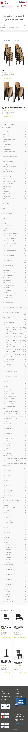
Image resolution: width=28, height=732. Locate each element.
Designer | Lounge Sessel (9, 164)
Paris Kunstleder (9, 260)
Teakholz (8, 532)
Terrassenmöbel (6, 277)
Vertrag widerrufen (5, 693)
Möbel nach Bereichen (7, 213)
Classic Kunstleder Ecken (11, 238)
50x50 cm (8, 480)
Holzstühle (6, 188)
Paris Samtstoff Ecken (11, 245)
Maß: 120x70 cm (9, 287)
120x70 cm (8, 473)
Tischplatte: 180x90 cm (11, 398)
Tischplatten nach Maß (9, 601)
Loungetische (7, 408)
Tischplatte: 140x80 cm (11, 393)
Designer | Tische (8, 171)
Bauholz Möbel (7, 282)
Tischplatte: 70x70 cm (12, 376)
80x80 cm (8, 488)
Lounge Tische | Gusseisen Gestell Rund (14, 416)
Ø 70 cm (9, 596)
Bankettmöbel (6, 131)
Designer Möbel (6, 159)
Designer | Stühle (7, 169)
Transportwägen (7, 144)
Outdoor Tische (7, 426)
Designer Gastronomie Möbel (9, 151)
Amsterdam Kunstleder (11, 250)
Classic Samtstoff (10, 258)
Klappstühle (6, 191)
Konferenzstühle (7, 193)
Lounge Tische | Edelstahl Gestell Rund (14, 413)
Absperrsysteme (8, 280)
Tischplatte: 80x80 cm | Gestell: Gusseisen (16, 354)
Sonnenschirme (7, 300)
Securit (4, 223)
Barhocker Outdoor (10, 275)
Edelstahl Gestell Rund (10, 322)
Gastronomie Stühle (7, 176)
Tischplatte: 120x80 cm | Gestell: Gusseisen (16, 333)
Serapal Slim (8, 530)
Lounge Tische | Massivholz (11, 418)
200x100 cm (10, 549)
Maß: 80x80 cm (9, 297)
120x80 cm (8, 475)
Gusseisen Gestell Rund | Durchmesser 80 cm (15, 463)
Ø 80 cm (9, 599)
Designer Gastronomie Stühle (10, 181)
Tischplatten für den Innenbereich (11, 539)
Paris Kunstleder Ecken (11, 243)
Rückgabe (17, 693)
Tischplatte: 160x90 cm (11, 396)
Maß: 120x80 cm (9, 290)
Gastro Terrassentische (9, 285)
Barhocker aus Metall (10, 272)
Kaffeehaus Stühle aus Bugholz (9, 206)
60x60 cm (8, 483)
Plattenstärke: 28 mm (10, 359)
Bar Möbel (6, 216)
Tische (4, 315)
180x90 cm (9, 547)
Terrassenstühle (7, 305)
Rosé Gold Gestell (9, 369)
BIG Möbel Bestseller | (7, 149)
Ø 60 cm (9, 594)
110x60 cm (8, 470)
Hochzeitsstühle (7, 186)
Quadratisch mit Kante (10, 564)
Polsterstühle (7, 196)
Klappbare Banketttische (9, 139)
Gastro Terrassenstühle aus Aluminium (14, 307)
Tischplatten (5, 505)
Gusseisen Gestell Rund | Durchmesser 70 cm (15, 460)
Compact (8, 510)
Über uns (3, 698)
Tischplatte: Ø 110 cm (10, 406)
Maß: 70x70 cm (9, 295)
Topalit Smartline (9, 535)
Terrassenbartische (8, 302)
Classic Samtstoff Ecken (11, 240)
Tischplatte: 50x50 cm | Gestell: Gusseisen (16, 346)
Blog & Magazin (18, 691)
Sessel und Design (7, 225)
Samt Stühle (7, 201)
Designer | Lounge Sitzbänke (10, 166)
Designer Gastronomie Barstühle (11, 154)
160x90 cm (9, 544)
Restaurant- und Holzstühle (10, 198)
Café (5, 218)
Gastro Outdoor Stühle (9, 183)
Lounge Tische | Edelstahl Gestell (13, 411)
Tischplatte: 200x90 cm (11, 403)
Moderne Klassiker (7, 220)
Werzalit (7, 537)
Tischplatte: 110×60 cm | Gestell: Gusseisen (16, 327)
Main (4, 208)
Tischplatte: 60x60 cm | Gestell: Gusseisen (16, 349)
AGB (2, 691)
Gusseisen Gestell (9, 324)
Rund (7, 381)
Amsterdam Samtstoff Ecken (12, 235)
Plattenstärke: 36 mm (10, 361)
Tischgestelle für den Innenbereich (11, 502)
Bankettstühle (7, 134)
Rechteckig (8, 366)
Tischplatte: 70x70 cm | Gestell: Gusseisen (16, 351)
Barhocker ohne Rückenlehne (9, 146)
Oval (7, 386)
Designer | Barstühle (8, 161)
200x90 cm (9, 586)
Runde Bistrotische (8, 455)
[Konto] (18, 6)
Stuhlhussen (7, 141)
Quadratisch (8, 364)
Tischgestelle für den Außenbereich (11, 312)
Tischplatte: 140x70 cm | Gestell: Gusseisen (16, 340)
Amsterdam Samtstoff (11, 253)
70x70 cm (8, 485)
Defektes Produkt (18, 694)
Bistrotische (7, 319)
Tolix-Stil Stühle (7, 203)
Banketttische (7, 317)
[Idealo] (21, 701)
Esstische (6, 384)
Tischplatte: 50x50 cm (12, 371)
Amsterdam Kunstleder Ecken (12, 233)
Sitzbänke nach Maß (8, 265)
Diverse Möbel (6, 173)
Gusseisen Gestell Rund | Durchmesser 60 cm (15, 458)
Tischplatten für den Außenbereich (11, 507)
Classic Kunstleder (10, 255)
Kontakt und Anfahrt (19, 696)
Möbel (4, 211)
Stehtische (8, 453)
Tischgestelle (6, 497)
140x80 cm (8, 478)
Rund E (7, 391)
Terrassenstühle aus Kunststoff (13, 310)
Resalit (8, 440)
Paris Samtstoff (9, 263)
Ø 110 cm (9, 591)
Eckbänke (6, 230)
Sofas (4, 268)
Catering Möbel (7, 136)
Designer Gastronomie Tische (10, 156)
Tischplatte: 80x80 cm (12, 379)
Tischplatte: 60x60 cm (12, 374)
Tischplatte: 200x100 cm (11, 401)
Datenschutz (4, 699)
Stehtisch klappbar (8, 465)
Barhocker (6, 270)
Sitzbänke (5, 228)
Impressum (3, 701)
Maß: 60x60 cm (9, 292)
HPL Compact (9, 356)
